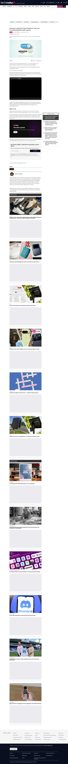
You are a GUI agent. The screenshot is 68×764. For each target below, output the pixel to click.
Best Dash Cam (61, 735)
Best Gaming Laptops (28, 735)
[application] (25, 89)
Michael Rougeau (17, 32)
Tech (10, 25)
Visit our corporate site (48, 745)
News (11, 32)
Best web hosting (35, 22)
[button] (65, 2)
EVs (45, 6)
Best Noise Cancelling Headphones (50, 735)
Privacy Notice (13, 154)
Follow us (33, 60)
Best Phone (37, 733)
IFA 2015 (24, 163)
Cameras (37, 6)
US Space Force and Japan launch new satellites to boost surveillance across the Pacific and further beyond (51, 123)
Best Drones (61, 737)
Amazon (28, 63)
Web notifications (49, 755)
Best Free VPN (15, 735)
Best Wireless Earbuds (48, 737)
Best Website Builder (17, 739)
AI (13, 6)
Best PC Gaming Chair (29, 739)
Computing (9, 6)
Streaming (20, 6)
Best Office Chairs (47, 739)
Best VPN (52, 22)
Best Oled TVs (37, 737)
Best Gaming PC (27, 737)
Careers (23, 757)
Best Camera (61, 733)
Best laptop (26, 22)
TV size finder (18, 22)
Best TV (36, 735)
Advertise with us (37, 755)
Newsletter (39, 60)
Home (41, 6)
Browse (48, 6)
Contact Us (36, 753)
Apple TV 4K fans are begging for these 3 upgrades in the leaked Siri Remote (51, 128)
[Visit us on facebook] (47, 2)
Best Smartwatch (38, 739)
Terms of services (23, 153)
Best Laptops (27, 733)
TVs (16, 6)
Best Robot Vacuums (62, 739)
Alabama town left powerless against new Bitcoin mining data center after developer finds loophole (51, 143)
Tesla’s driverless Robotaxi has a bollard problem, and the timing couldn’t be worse (51, 117)
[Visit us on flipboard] (52, 2)
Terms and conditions (50, 753)
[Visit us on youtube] (50, 2)
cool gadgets (20, 70)
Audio (29, 6)
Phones (4, 6)
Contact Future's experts (26, 753)
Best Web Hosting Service (17, 737)
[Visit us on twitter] (48, 2)
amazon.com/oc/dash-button (33, 112)
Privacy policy (12, 755)
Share (12, 60)
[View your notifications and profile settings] (61, 3)
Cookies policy (24, 755)
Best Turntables (46, 733)
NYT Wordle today (44, 22)
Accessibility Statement (14, 757)
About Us (11, 753)
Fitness (25, 6)
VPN (33, 6)
